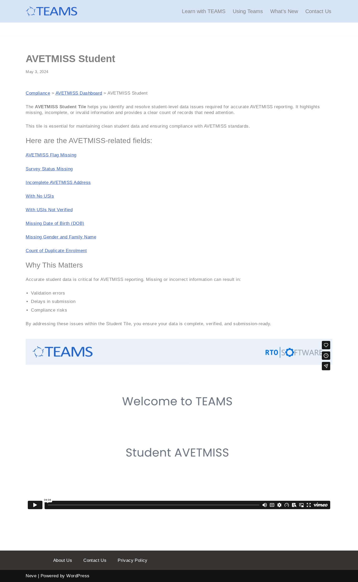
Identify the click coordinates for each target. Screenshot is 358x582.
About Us (62, 560)
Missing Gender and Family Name (61, 237)
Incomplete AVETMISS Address (58, 182)
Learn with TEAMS (203, 11)
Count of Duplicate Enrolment (56, 250)
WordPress (78, 575)
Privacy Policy (133, 560)
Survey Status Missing (49, 168)
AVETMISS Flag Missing (51, 155)
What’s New (284, 11)
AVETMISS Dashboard (79, 93)
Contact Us (318, 11)
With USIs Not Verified (49, 209)
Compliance (38, 93)
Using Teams (248, 11)
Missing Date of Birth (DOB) (55, 223)
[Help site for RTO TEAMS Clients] (52, 11)
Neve (31, 575)
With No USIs (40, 196)
